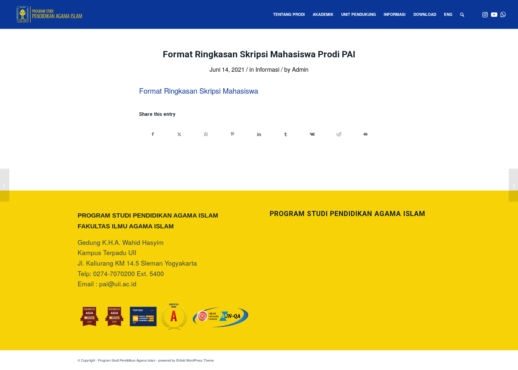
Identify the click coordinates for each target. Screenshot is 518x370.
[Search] (462, 14)
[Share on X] (179, 134)
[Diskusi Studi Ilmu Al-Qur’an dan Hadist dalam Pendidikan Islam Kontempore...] (4, 185)
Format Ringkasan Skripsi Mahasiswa (198, 90)
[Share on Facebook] (152, 134)
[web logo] (49, 14)
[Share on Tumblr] (285, 134)
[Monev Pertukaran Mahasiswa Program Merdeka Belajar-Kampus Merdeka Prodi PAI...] (513, 185)
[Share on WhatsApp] (206, 134)
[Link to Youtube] (494, 14)
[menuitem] (289, 14)
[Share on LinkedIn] (259, 134)
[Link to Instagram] (485, 14)
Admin (300, 69)
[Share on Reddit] (339, 134)
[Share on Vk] (312, 134)
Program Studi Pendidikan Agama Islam (126, 360)
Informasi (267, 69)
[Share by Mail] (365, 134)
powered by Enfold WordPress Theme (186, 360)
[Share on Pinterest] (232, 134)
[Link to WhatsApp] (503, 14)
